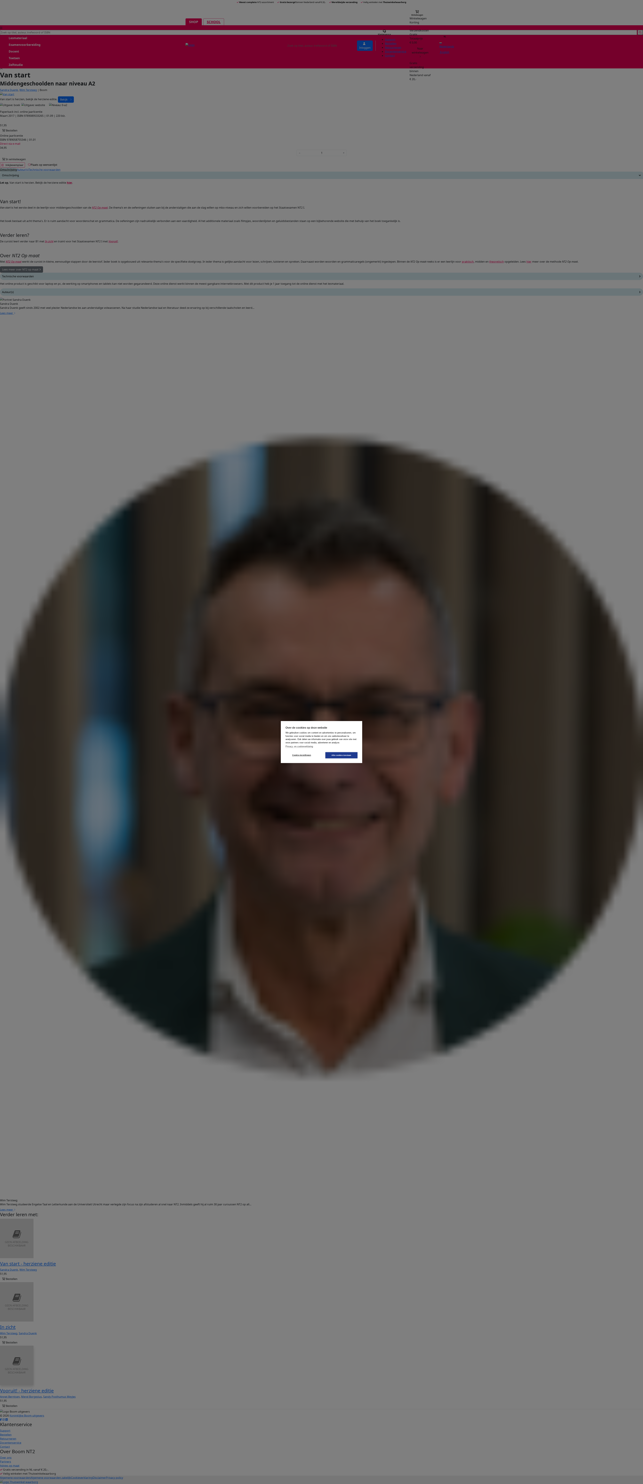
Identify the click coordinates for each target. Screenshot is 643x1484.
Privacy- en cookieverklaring (299, 746)
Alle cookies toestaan (341, 755)
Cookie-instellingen (301, 755)
